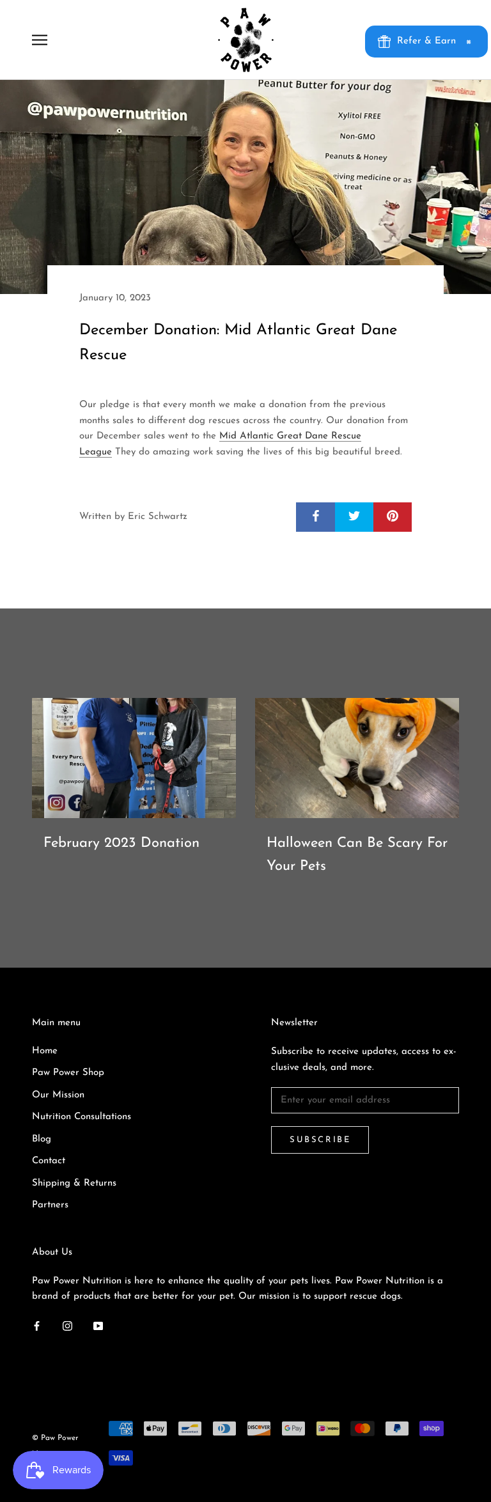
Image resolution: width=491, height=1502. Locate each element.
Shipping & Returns (74, 1183)
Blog (41, 1139)
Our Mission (58, 1095)
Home (45, 1051)
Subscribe (320, 1140)
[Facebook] (37, 1326)
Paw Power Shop (68, 1073)
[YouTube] (98, 1326)
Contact (48, 1161)
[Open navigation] (39, 40)
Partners (50, 1205)
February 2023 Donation (121, 843)
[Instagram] (67, 1326)
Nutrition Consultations (81, 1117)
